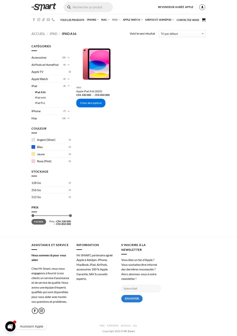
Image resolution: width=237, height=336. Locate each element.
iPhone (91, 19)
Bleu (40, 147)
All (135, 325)
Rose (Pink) (44, 161)
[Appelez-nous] (53, 19)
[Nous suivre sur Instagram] (38, 19)
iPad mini (40, 97)
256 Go (36, 190)
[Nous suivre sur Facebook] (33, 19)
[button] (202, 7)
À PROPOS (112, 325)
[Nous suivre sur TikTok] (43, 19)
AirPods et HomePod (45, 64)
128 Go (36, 182)
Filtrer (38, 221)
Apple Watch (39, 79)
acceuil (126, 325)
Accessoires (38, 57)
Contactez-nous (188, 19)
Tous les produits (72, 19)
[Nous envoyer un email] (48, 19)
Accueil (38, 34)
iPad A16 (40, 92)
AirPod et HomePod (158, 19)
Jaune (41, 154)
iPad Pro (40, 102)
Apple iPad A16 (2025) (89, 91)
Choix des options (91, 102)
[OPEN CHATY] (10, 326)
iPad (115, 19)
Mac (104, 19)
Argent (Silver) (46, 139)
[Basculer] (68, 57)
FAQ (102, 325)
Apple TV (37, 71)
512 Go (36, 197)
